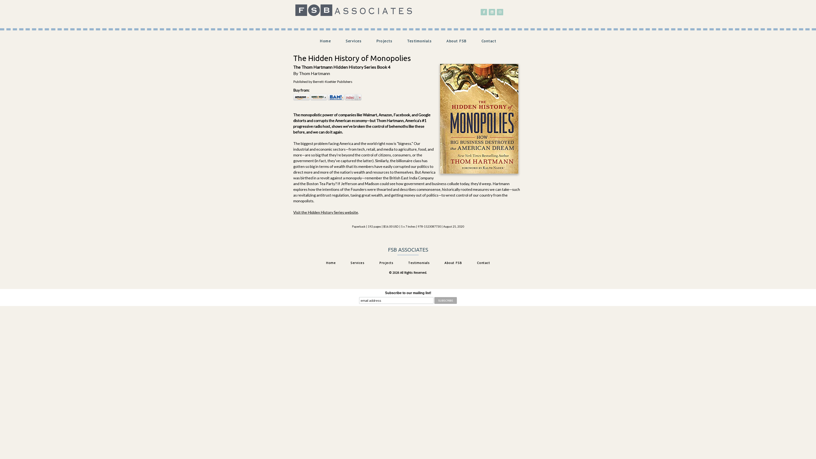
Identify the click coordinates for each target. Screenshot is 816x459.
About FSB (456, 40)
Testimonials (419, 40)
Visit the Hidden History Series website (325, 212)
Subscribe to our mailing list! (408, 293)
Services (353, 40)
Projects (384, 40)
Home (325, 40)
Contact (489, 40)
